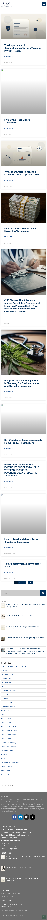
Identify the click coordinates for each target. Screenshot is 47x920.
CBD (2, 686)
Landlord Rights (7, 751)
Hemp (3, 715)
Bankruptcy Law (7, 674)
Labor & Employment (8, 747)
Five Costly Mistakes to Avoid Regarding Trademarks (20, 230)
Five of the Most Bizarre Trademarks (17, 121)
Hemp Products (6, 739)
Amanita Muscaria (8, 785)
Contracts (4, 694)
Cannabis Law (6, 682)
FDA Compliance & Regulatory (12, 840)
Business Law (6, 678)
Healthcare (5, 843)
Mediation (5, 755)
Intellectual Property (8, 743)
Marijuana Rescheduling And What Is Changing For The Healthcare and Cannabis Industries (23, 383)
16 (31, 581)
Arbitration (5, 670)
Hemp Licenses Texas (9, 731)
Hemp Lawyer (6, 723)
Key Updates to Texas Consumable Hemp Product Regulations (23, 441)
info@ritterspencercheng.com (12, 904)
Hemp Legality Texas (8, 726)
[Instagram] (26, 817)
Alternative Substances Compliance (14, 829)
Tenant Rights (6, 771)
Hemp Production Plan (9, 735)
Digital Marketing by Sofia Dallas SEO (14, 910)
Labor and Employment (9, 849)
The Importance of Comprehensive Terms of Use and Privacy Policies (22, 48)
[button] (44, 4)
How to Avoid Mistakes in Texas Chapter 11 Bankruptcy (21, 540)
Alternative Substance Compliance (13, 666)
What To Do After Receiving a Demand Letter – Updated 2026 (21, 173)
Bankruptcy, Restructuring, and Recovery (16, 832)
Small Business (6, 767)
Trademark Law (6, 775)
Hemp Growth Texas (8, 718)
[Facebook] (14, 817)
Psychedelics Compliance (10, 763)
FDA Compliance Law (8, 707)
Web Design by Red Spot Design (12, 915)
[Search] (43, 593)
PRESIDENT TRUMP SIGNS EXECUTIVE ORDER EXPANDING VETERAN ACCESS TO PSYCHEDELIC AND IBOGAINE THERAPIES (21, 470)
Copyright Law (6, 698)
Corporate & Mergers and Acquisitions (15, 835)
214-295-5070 (6, 907)
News (3, 759)
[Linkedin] (20, 817)
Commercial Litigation (9, 690)
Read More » (8, 56)
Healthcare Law (6, 710)
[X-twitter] (32, 817)
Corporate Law (6, 702)
